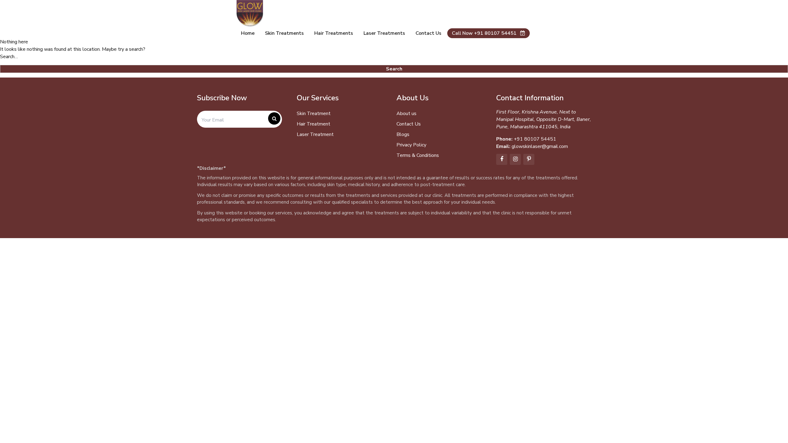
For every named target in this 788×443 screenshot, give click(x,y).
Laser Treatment (315, 134)
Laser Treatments (384, 33)
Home (248, 33)
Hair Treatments (333, 33)
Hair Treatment (313, 124)
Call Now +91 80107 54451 (485, 33)
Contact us (428, 33)
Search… (9, 56)
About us (406, 113)
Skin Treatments (284, 33)
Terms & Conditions (417, 155)
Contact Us (408, 124)
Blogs (402, 134)
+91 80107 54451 (535, 139)
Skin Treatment (314, 113)
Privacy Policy (411, 145)
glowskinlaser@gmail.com (540, 146)
